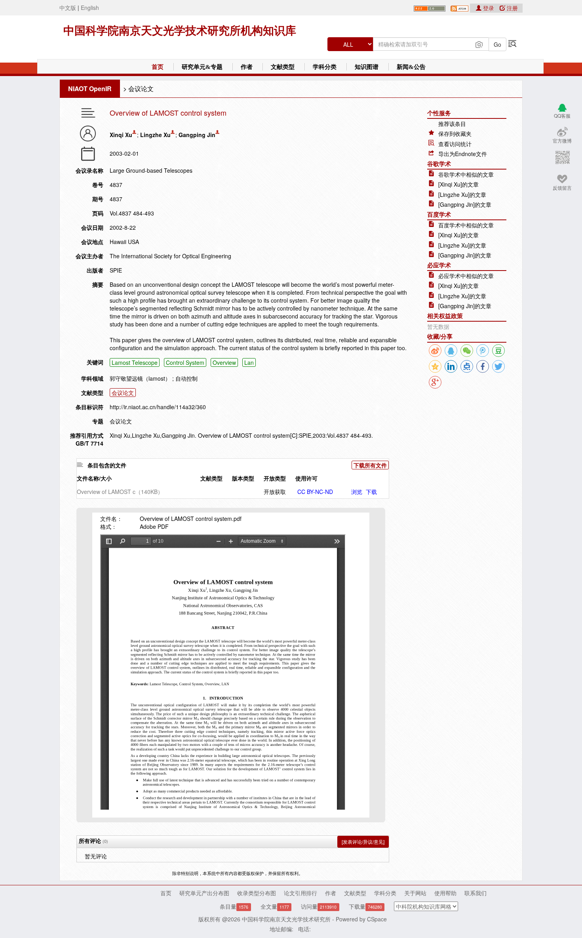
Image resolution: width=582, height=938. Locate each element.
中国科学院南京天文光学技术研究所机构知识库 (179, 31)
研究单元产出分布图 (204, 893)
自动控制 (186, 378)
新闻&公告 (411, 67)
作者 (247, 67)
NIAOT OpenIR (90, 88)
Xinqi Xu (121, 135)
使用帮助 (445, 893)
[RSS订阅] (429, 7)
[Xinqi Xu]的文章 (458, 184)
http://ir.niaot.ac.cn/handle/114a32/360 (158, 407)
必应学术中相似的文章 (466, 276)
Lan (249, 362)
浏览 (356, 492)
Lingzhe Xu (155, 135)
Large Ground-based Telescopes (151, 170)
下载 (371, 492)
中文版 (67, 7)
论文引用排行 (300, 893)
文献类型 (283, 67)
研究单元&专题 (202, 67)
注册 (511, 8)
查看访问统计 (455, 144)
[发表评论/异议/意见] (363, 841)
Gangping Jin (197, 135)
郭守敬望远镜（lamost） (140, 378)
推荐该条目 (452, 124)
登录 (488, 8)
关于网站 (415, 893)
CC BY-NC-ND (315, 492)
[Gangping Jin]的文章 (464, 204)
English (90, 7)
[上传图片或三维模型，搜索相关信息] (479, 44)
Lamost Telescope (135, 362)
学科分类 (325, 67)
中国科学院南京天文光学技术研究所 (286, 919)
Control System (185, 362)
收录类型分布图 (256, 893)
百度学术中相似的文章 (466, 225)
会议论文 (141, 88)
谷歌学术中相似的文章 (466, 174)
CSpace (377, 919)
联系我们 (475, 893)
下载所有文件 (370, 465)
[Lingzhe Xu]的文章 (462, 194)
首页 (158, 67)
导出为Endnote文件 (462, 154)
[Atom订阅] (459, 7)
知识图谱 (366, 67)
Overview (224, 362)
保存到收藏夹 (455, 133)
